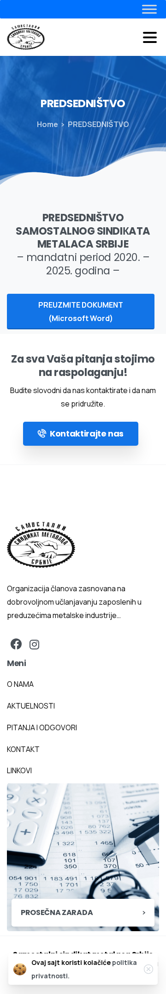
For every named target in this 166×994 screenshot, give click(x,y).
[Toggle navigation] (150, 37)
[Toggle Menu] (131, 9)
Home (47, 124)
